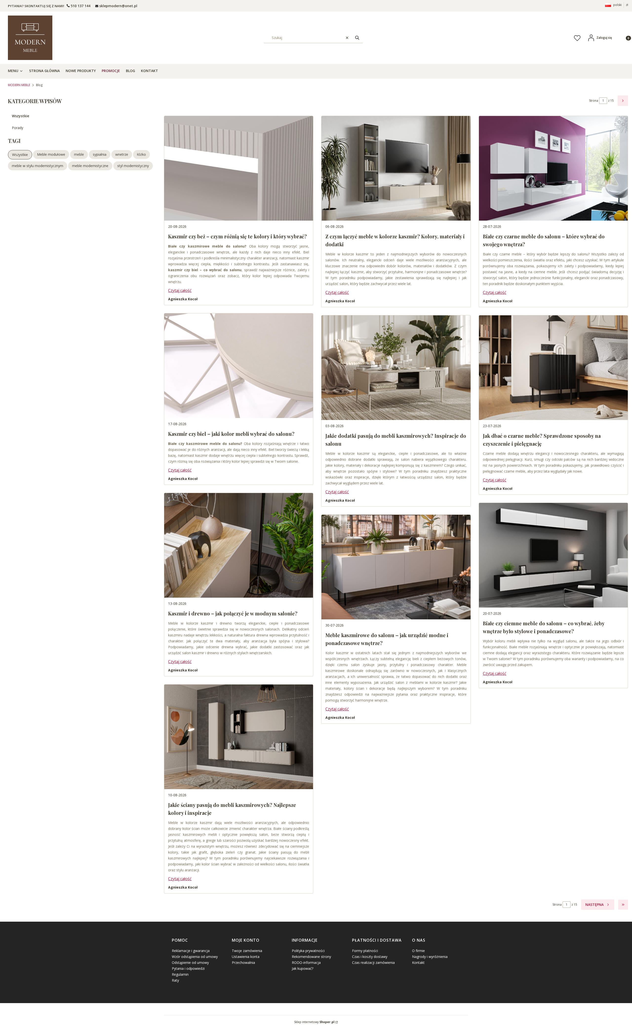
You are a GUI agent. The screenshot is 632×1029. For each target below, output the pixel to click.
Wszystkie (20, 116)
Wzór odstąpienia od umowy (195, 956)
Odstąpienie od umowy (190, 962)
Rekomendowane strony (311, 956)
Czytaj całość (180, 290)
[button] (357, 37)
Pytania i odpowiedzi (188, 968)
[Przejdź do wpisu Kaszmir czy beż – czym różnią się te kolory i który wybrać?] (238, 168)
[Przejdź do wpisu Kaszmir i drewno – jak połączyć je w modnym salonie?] (238, 545)
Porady (17, 127)
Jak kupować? (302, 968)
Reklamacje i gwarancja (191, 950)
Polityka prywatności (308, 950)
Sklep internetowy (314, 1022)
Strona (593, 100)
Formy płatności (365, 950)
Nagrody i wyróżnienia (430, 956)
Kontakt (418, 962)
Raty (175, 980)
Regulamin (180, 974)
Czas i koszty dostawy (369, 956)
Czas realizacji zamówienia (373, 962)
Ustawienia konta (245, 956)
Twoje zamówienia (247, 950)
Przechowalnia (243, 962)
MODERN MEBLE (19, 85)
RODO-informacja (306, 962)
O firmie (418, 950)
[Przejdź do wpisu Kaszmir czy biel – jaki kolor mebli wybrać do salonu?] (238, 365)
